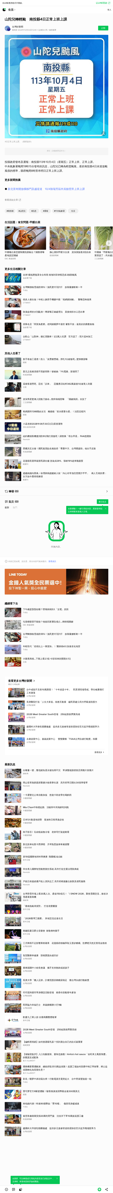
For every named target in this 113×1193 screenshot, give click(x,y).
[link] (13, 1189)
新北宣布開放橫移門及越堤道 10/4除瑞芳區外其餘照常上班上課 (46, 188)
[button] (6, 1189)
